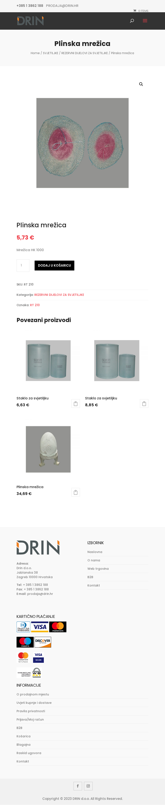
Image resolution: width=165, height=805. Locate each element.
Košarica (24, 736)
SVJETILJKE (50, 53)
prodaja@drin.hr (40, 594)
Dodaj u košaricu (54, 265)
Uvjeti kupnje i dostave (34, 703)
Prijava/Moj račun (30, 719)
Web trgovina (98, 569)
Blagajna (24, 744)
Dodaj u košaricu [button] (75, 403)
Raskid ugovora (29, 753)
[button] (141, 84)
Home (35, 53)
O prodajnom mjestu (33, 694)
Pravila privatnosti (31, 711)
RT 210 (35, 305)
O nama (93, 560)
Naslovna (94, 552)
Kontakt (93, 585)
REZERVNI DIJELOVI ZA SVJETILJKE (84, 53)
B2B (90, 577)
